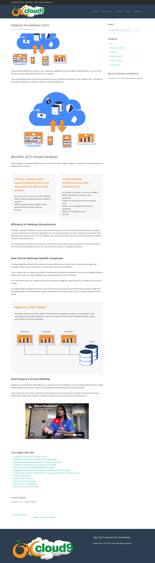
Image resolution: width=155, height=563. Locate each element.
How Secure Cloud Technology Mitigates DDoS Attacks (34, 468)
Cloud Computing (19, 515)
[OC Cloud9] (28, 17)
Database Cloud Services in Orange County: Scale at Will (35, 459)
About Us (95, 11)
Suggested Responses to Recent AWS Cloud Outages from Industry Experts (42, 470)
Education (113, 52)
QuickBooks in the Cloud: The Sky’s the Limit (30, 457)
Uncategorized (114, 65)
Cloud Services (107, 11)
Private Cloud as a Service (24, 478)
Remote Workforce (116, 60)
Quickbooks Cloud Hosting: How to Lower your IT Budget (35, 465)
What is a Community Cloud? (25, 481)
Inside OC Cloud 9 (116, 56)
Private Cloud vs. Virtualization (25, 484)
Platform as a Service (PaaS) (44, 517)
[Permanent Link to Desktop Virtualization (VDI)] (57, 50)
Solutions (119, 11)
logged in (22, 502)
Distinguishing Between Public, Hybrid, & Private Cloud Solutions (38, 462)
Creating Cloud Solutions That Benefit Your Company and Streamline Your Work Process (47, 473)
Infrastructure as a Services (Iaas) (26, 487)
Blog (111, 43)
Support (128, 11)
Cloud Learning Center (29, 29)
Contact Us (138, 11)
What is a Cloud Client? (22, 476)
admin (20, 29)
